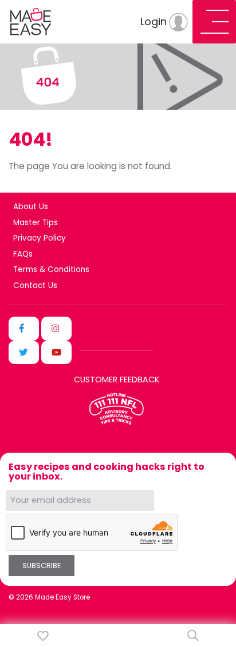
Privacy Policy (39, 238)
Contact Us (35, 286)
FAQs (23, 254)
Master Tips (35, 223)
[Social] (24, 328)
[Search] (193, 635)
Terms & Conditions (51, 270)
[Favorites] (43, 636)
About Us (30, 207)
